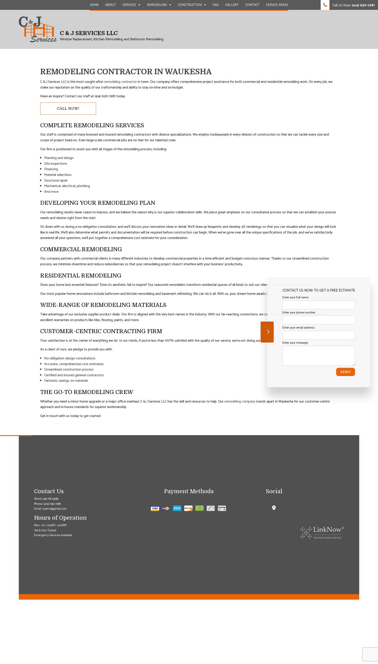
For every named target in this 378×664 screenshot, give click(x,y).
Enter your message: (295, 343)
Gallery (232, 5)
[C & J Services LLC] (38, 29)
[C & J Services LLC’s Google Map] (274, 509)
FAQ (216, 5)
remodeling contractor (120, 82)
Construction (190, 5)
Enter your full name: (295, 297)
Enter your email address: (298, 328)
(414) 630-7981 (52, 504)
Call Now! (68, 109)
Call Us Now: (353, 5)
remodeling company (239, 401)
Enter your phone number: (299, 312)
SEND (345, 372)
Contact (252, 5)
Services (129, 5)
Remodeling (157, 5)
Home (94, 5)
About (110, 5)
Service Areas (277, 5)
